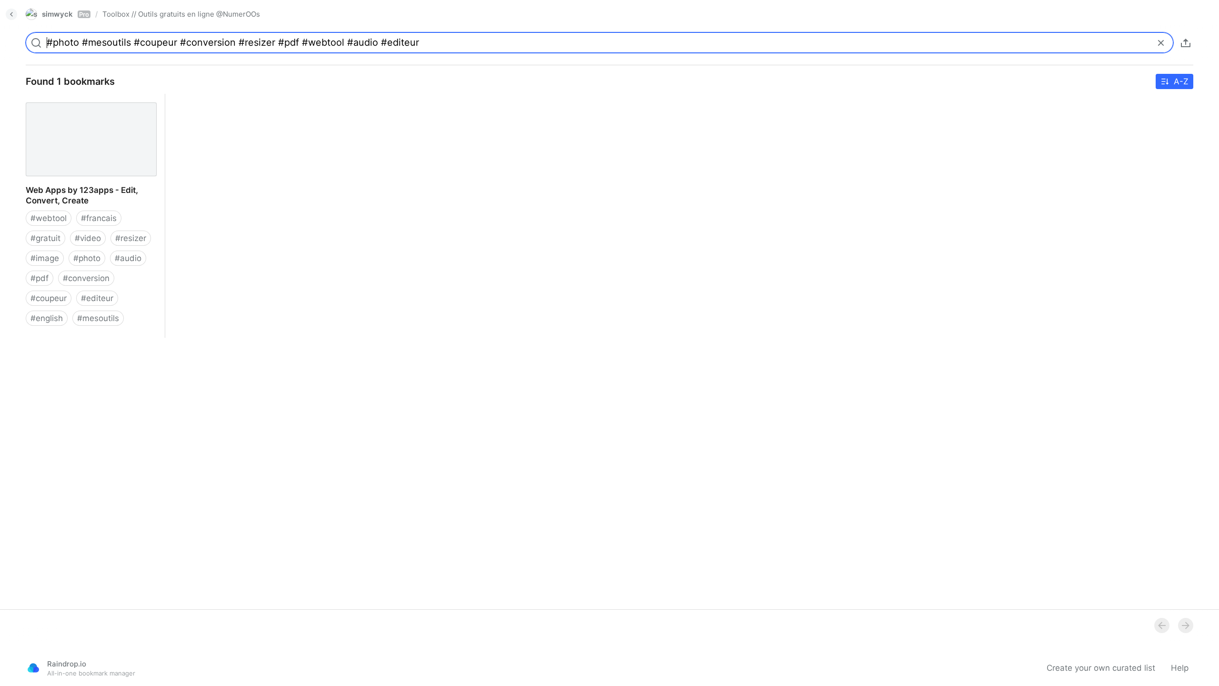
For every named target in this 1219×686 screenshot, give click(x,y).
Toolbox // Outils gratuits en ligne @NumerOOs (181, 14)
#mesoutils (98, 318)
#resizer (130, 238)
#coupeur (48, 298)
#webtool (48, 218)
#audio (128, 258)
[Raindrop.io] (33, 668)
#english (46, 318)
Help (1180, 668)
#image (44, 258)
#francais (99, 218)
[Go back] (11, 14)
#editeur (97, 298)
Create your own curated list (1101, 668)
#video (88, 238)
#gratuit (45, 238)
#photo (86, 258)
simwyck (65, 14)
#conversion (86, 278)
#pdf (39, 278)
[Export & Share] (1185, 42)
